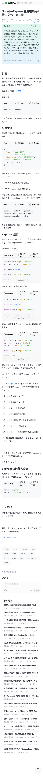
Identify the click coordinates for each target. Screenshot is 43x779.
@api (10, 383)
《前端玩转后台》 (9, 537)
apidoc (18, 90)
